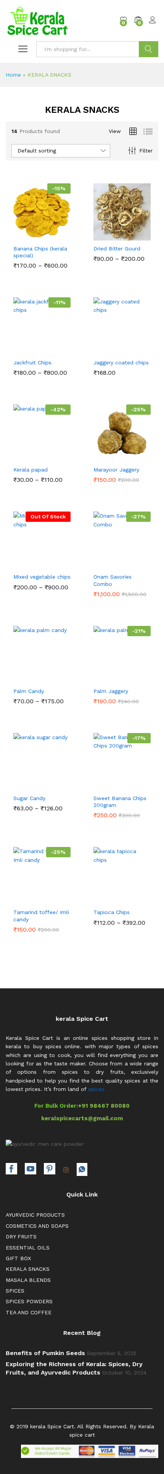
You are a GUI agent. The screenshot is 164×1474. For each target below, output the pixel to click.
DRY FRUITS (21, 1236)
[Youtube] (30, 1169)
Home (13, 75)
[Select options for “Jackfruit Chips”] (23, 348)
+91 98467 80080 (104, 1105)
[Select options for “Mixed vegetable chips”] (23, 562)
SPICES (15, 1291)
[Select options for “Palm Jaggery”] (103, 676)
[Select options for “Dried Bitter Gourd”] (103, 234)
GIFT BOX (18, 1258)
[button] (103, 348)
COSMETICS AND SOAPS (37, 1226)
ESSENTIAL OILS (28, 1248)
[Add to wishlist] (58, 234)
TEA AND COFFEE (28, 1312)
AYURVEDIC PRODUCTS (35, 1215)
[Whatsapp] (82, 1169)
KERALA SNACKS (28, 1269)
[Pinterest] (49, 1169)
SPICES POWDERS (29, 1301)
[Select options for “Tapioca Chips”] (103, 897)
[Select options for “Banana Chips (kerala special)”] (23, 234)
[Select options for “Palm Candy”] (23, 676)
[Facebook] (11, 1169)
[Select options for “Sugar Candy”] (23, 783)
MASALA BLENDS (28, 1280)
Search (148, 49)
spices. (97, 1089)
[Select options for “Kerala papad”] (23, 455)
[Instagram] (66, 1170)
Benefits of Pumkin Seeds (45, 1353)
